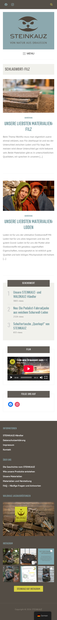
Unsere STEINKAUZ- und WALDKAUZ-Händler (27, 294)
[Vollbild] (45, 377)
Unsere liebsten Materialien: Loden (28, 224)
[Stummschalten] (41, 377)
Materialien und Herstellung (17, 481)
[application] (28, 369)
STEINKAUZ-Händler (13, 435)
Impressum (8, 444)
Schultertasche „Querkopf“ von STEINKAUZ (31, 325)
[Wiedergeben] (11, 377)
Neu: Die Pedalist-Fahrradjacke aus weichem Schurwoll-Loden (31, 310)
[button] (28, 53)
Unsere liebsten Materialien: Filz (28, 126)
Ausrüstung (28, 118)
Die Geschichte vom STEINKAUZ (19, 466)
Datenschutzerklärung (14, 440)
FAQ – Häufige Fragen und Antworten (22, 485)
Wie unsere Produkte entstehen (19, 471)
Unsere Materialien (12, 476)
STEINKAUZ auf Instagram (28, 589)
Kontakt (7, 449)
